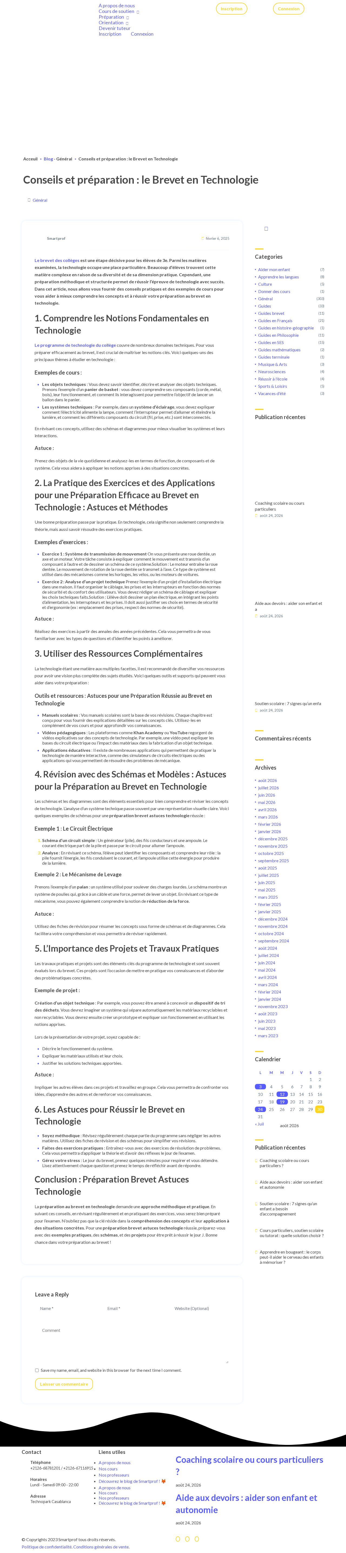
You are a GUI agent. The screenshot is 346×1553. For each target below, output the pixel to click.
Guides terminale (274, 356)
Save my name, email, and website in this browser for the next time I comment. (111, 1370)
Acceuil (30, 158)
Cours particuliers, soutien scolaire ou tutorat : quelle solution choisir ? (292, 1233)
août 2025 (267, 867)
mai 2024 (266, 969)
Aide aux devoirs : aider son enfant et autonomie (291, 1184)
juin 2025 (266, 882)
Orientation (111, 22)
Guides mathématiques (279, 349)
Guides (264, 305)
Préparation (111, 17)
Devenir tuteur (115, 28)
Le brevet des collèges (57, 260)
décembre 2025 (273, 838)
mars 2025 (268, 897)
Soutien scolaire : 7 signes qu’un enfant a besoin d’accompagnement (288, 1208)
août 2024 (267, 948)
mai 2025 (266, 889)
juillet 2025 (268, 875)
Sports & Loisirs (272, 386)
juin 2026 (266, 794)
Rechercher (265, 227)
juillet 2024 (268, 955)
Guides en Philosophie (278, 335)
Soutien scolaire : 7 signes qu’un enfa (288, 703)
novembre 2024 (273, 926)
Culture (265, 284)
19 (282, 1101)
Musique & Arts (272, 364)
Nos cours (108, 1492)
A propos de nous (117, 5)
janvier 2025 (269, 911)
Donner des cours (274, 291)
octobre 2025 (271, 853)
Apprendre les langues (278, 276)
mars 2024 (268, 984)
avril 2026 (267, 809)
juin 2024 (266, 962)
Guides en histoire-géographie (286, 327)
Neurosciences (272, 371)
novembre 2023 (273, 1006)
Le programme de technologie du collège (75, 345)
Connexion (142, 34)
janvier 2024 (269, 999)
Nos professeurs (114, 1497)
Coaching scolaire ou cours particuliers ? (284, 1163)
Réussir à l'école (272, 378)
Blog (48, 158)
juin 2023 (266, 1020)
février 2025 (269, 904)
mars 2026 (268, 816)
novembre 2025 (273, 845)
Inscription (110, 34)
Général (64, 158)
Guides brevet (271, 313)
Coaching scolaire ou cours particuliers (279, 505)
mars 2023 (268, 1035)
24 (260, 1109)
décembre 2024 (273, 918)
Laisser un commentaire (64, 1383)
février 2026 (269, 824)
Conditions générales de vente (101, 1546)
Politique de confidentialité (47, 1546)
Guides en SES (271, 342)
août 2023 (267, 1013)
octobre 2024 (271, 933)
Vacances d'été (272, 393)
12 (282, 1094)
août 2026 (267, 780)
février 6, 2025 (217, 238)
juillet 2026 (268, 787)
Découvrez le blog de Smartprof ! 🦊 (132, 1481)
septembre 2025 (273, 860)
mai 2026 (266, 802)
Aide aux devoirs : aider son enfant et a (288, 606)
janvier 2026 (269, 831)
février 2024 (269, 991)
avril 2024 (267, 977)
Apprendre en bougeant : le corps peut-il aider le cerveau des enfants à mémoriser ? (292, 1257)
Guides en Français (275, 320)
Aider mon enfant (274, 269)
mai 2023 (266, 1028)
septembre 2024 (273, 940)
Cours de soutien (116, 11)
